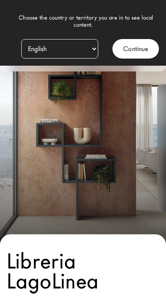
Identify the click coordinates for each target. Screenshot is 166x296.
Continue (135, 48)
